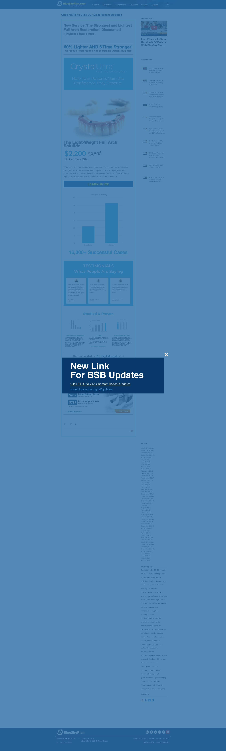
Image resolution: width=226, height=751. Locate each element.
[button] (166, 354)
